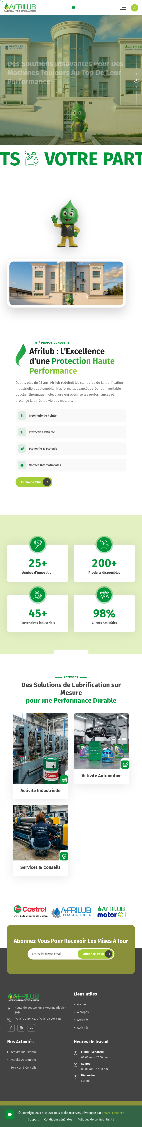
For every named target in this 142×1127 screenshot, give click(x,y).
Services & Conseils (40, 867)
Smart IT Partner (113, 1113)
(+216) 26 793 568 (50, 1019)
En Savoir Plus (31, 482)
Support (33, 1119)
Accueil (82, 1004)
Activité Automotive (101, 775)
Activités (82, 1020)
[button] (136, 74)
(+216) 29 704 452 (26, 1019)
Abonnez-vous (93, 954)
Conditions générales (58, 1119)
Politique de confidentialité (96, 1119)
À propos (83, 1012)
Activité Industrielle (40, 790)
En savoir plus (23, 107)
